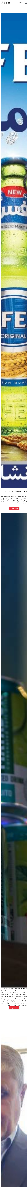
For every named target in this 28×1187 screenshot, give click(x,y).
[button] (26, 3)
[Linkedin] (20, 2)
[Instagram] (22, 2)
